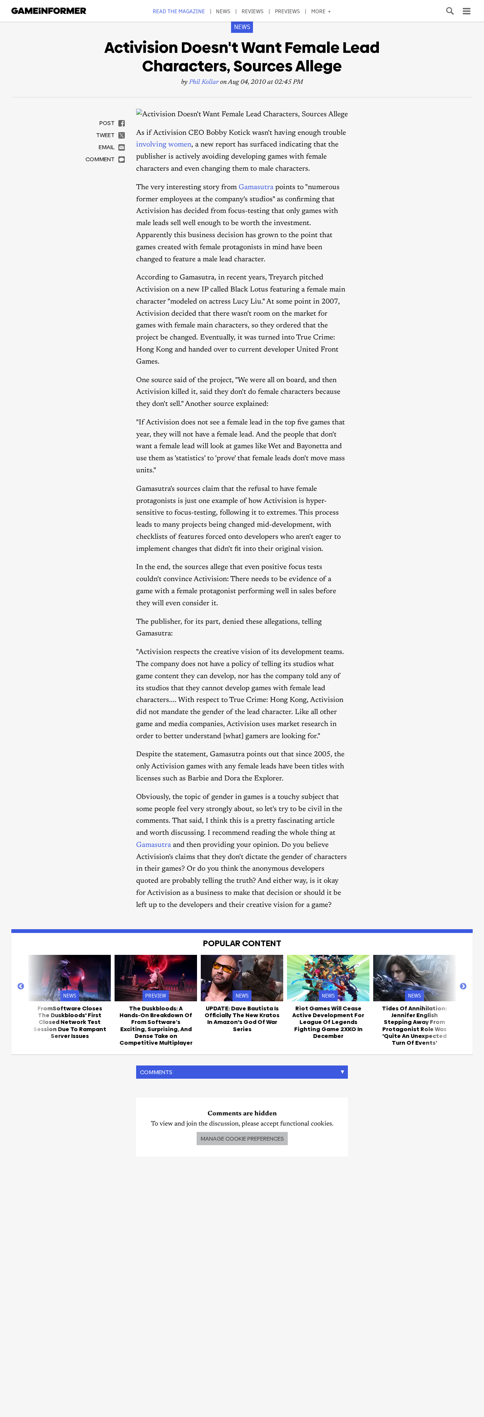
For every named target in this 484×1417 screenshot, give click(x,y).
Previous (21, 986)
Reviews (253, 11)
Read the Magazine (179, 11)
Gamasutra (256, 187)
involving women (163, 144)
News (223, 11)
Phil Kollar (204, 82)
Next (463, 986)
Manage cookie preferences (242, 1139)
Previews (287, 11)
